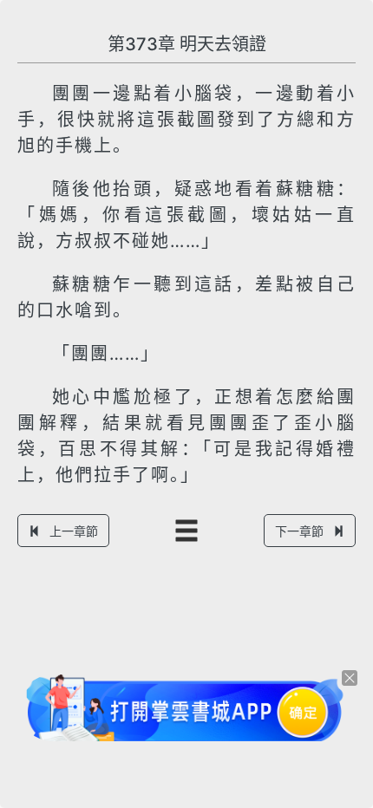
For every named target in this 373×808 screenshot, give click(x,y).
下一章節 (299, 531)
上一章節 (73, 531)
